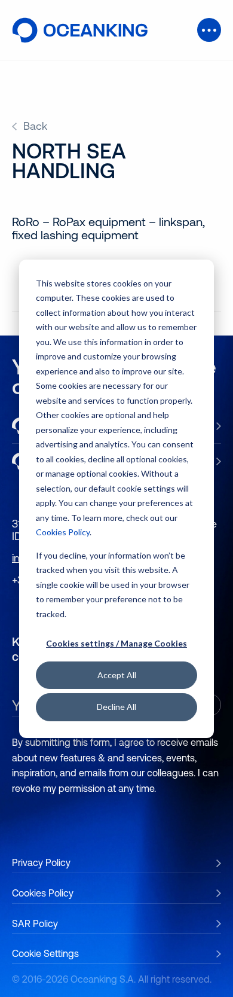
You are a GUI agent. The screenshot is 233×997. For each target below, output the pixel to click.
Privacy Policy (41, 862)
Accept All (116, 675)
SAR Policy (35, 923)
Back (35, 126)
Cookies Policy (63, 532)
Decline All (116, 707)
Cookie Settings (45, 953)
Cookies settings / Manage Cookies (116, 643)
